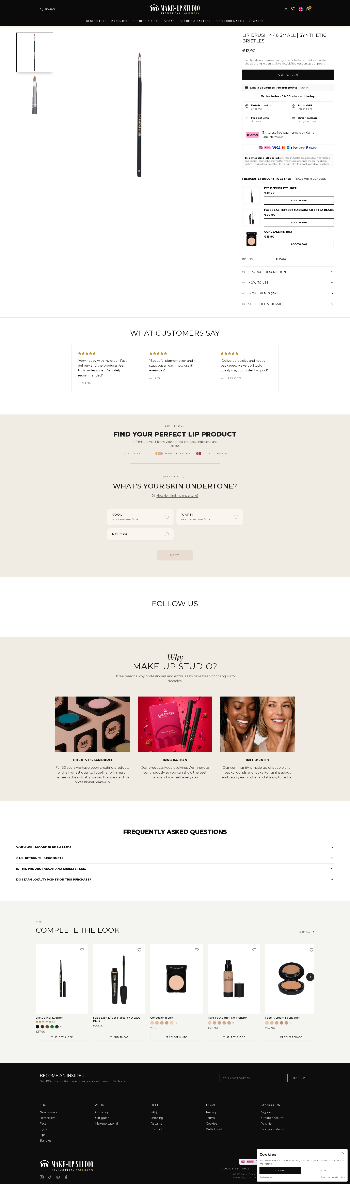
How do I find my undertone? (177, 495)
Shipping (156, 1118)
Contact (156, 1129)
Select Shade (63, 1037)
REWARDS (256, 21)
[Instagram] (42, 1177)
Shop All (304, 932)
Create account (272, 1118)
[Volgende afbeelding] (215, 115)
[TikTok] (50, 1177)
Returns (156, 1123)
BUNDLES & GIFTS (146, 21)
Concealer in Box (278, 231)
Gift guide (102, 1118)
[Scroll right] (310, 977)
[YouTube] (58, 1177)
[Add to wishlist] (82, 950)
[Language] (301, 9)
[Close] (343, 1153)
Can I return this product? (39, 858)
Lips (43, 1135)
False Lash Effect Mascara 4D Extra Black (299, 209)
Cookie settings (236, 1168)
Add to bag (299, 200)
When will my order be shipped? (43, 847)
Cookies (211, 1123)
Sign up (298, 1077)
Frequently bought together (266, 178)
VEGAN (169, 21)
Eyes (43, 1129)
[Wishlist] (293, 9)
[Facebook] (66, 1177)
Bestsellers (47, 1118)
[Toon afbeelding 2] (34, 94)
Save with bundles (311, 178)
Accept (280, 1170)
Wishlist (266, 1123)
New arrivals (48, 1112)
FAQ (153, 1112)
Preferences (265, 1177)
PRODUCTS (119, 21)
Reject (324, 1170)
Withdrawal (214, 1129)
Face (43, 1123)
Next (175, 555)
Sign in (304, 88)
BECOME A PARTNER (195, 21)
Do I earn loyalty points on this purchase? (53, 879)
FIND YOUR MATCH (230, 21)
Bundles (45, 1140)
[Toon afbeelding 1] (34, 52)
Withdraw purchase (318, 164)
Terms (210, 1118)
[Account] (286, 9)
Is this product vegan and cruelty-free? (51, 869)
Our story (102, 1112)
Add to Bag (121, 1037)
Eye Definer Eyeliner (280, 188)
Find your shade (272, 1129)
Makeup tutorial (106, 1123)
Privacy (211, 1112)
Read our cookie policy (333, 1177)
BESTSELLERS (96, 21)
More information (273, 136)
